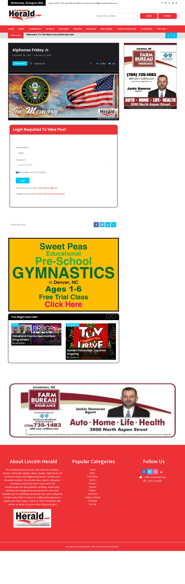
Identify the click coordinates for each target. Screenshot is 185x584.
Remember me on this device (32, 172)
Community (35, 29)
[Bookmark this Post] (91, 63)
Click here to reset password (51, 193)
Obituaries (106, 29)
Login (149, 16)
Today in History (126, 29)
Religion (91, 29)
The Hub (161, 29)
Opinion (77, 29)
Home (11, 29)
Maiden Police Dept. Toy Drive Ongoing (31, 352)
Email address (23, 147)
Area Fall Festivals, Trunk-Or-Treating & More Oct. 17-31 (86, 337)
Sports (50, 29)
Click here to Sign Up (47, 188)
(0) (113, 63)
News (21, 29)
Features (64, 29)
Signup (167, 16)
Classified (146, 29)
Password (21, 160)
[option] (36, 341)
